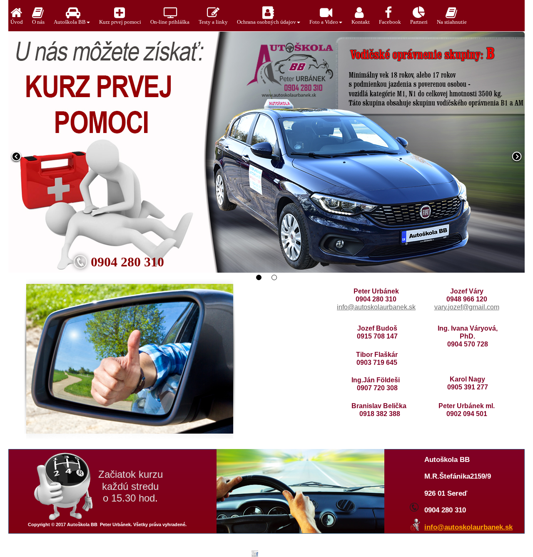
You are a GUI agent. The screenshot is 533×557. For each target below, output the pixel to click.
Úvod (16, 22)
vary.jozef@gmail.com (466, 307)
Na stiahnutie (452, 22)
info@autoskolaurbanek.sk (376, 307)
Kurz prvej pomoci (120, 22)
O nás (38, 22)
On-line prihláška (169, 22)
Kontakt (360, 22)
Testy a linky (213, 22)
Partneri (419, 22)
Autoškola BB (70, 22)
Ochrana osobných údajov (266, 22)
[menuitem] (19, 15)
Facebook (390, 22)
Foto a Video (323, 22)
